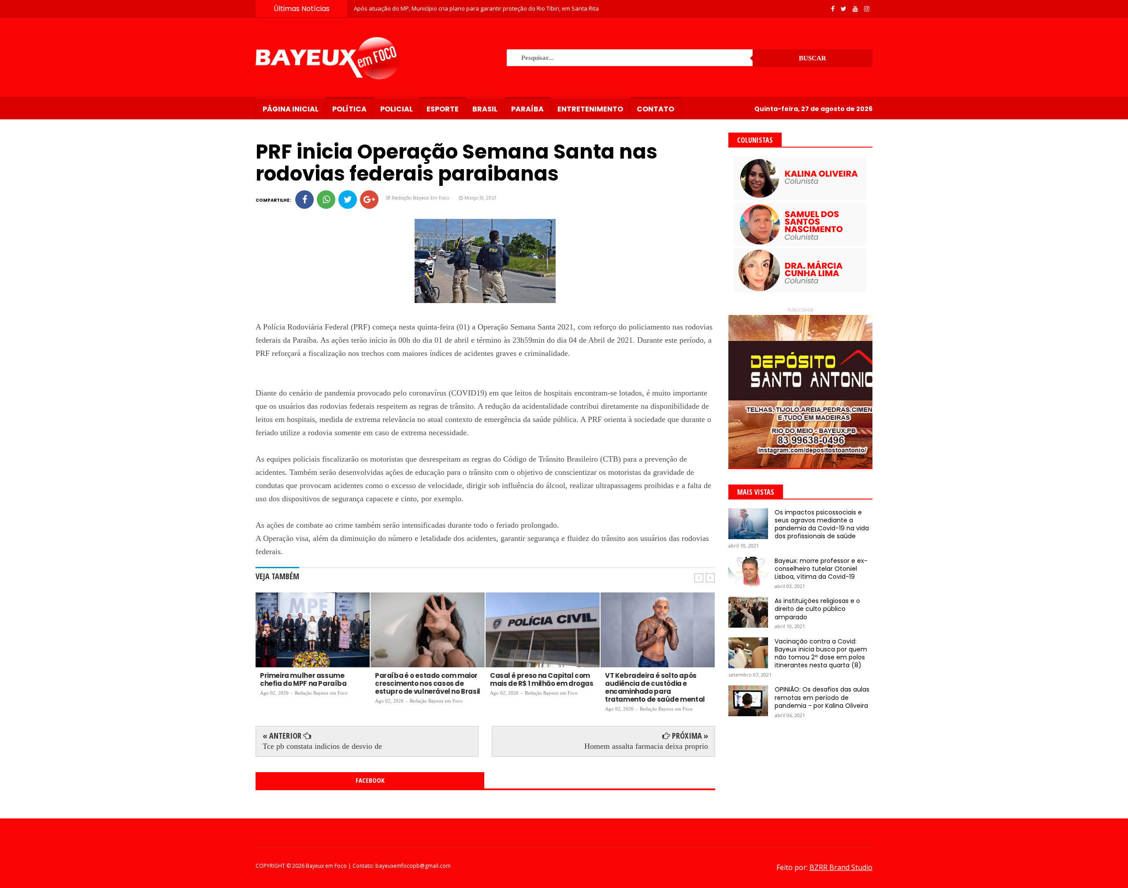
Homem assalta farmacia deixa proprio (646, 746)
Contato (655, 109)
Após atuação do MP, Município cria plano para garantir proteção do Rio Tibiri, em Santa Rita (476, 8)
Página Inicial (291, 109)
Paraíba (527, 109)
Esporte (443, 109)
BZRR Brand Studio (840, 867)
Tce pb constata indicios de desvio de (322, 746)
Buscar (812, 58)
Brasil (484, 109)
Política (349, 109)
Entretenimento (590, 109)
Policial (396, 109)
